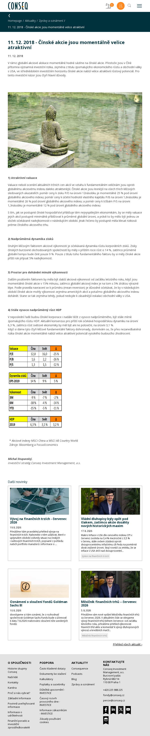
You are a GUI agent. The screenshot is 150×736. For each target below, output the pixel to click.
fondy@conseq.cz (113, 695)
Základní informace (19, 698)
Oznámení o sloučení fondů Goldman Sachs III (38, 603)
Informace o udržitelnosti (15, 713)
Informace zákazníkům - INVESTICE (53, 711)
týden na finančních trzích (95, 556)
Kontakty (13, 682)
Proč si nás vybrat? (19, 693)
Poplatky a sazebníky (52, 684)
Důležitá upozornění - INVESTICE (52, 691)
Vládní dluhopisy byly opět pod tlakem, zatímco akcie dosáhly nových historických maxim (105, 522)
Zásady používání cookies (50, 720)
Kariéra (12, 687)
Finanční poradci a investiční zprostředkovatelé (19, 724)
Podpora (47, 663)
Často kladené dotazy (53, 668)
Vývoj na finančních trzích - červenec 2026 (38, 520)
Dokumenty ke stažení (53, 674)
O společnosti (19, 663)
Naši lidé (13, 677)
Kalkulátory (46, 679)
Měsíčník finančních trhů (94, 635)
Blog (74, 679)
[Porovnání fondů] (108, 6)
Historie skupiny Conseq (17, 670)
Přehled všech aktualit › (127, 644)
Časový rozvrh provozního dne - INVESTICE (50, 701)
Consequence (79, 668)
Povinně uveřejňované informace (21, 705)
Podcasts (76, 674)
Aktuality (30, 21)
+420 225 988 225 (113, 690)
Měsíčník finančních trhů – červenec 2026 (109, 603)
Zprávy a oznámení (51, 21)
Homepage (15, 21)
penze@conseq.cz (114, 700)
